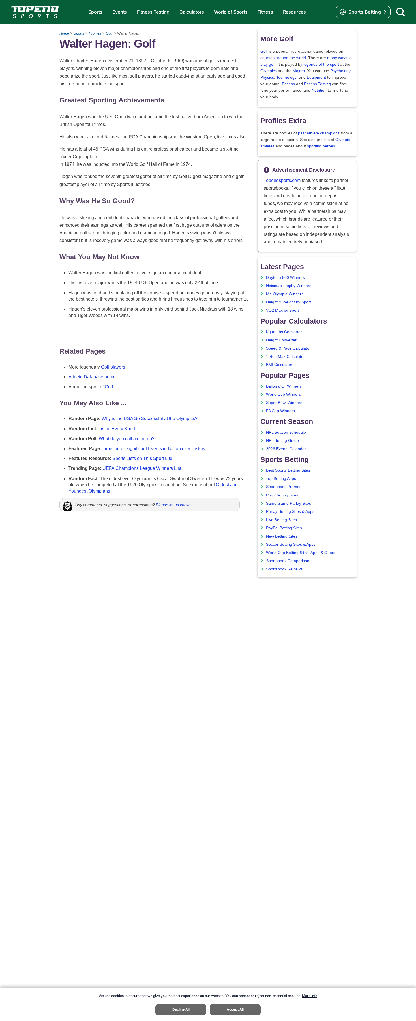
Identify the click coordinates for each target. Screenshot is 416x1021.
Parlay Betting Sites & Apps (290, 512)
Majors (299, 71)
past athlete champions (319, 133)
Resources (294, 12)
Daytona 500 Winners (285, 277)
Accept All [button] (235, 1009)
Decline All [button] (181, 1009)
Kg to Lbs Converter (284, 332)
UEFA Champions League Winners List (141, 468)
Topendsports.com (282, 180)
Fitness (265, 12)
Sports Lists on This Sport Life (142, 458)
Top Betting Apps (281, 478)
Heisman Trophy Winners (288, 286)
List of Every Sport (116, 428)
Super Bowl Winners (284, 403)
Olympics (268, 71)
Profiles (95, 33)
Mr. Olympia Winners (284, 294)
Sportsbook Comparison (287, 561)
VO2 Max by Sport (282, 310)
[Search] (400, 12)
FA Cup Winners (280, 411)
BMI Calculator (279, 365)
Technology (286, 77)
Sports (95, 12)
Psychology (340, 71)
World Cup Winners (283, 394)
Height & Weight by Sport (288, 302)
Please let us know (172, 504)
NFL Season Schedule (286, 432)
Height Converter (281, 340)
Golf (109, 33)
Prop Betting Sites (282, 495)
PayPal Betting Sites (284, 528)
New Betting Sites (281, 536)
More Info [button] (309, 996)
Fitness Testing (153, 12)
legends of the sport (321, 64)
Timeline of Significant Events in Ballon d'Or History (153, 448)
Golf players (113, 367)
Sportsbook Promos (283, 487)
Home (64, 33)
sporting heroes (321, 146)
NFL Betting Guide (282, 440)
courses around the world (283, 58)
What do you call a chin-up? (127, 438)
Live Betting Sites (281, 520)
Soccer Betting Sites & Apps (291, 544)
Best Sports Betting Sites (288, 470)
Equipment (316, 77)
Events (119, 12)
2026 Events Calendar (286, 449)
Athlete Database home (92, 376)
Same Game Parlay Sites (288, 503)
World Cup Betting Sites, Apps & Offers (300, 553)
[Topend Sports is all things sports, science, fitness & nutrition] (35, 12)
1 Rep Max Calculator (285, 356)
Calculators (191, 12)
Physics (267, 77)
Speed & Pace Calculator (288, 348)
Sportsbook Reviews (284, 569)
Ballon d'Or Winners (284, 386)
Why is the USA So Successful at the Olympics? (150, 418)
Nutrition (319, 90)
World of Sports (231, 12)
